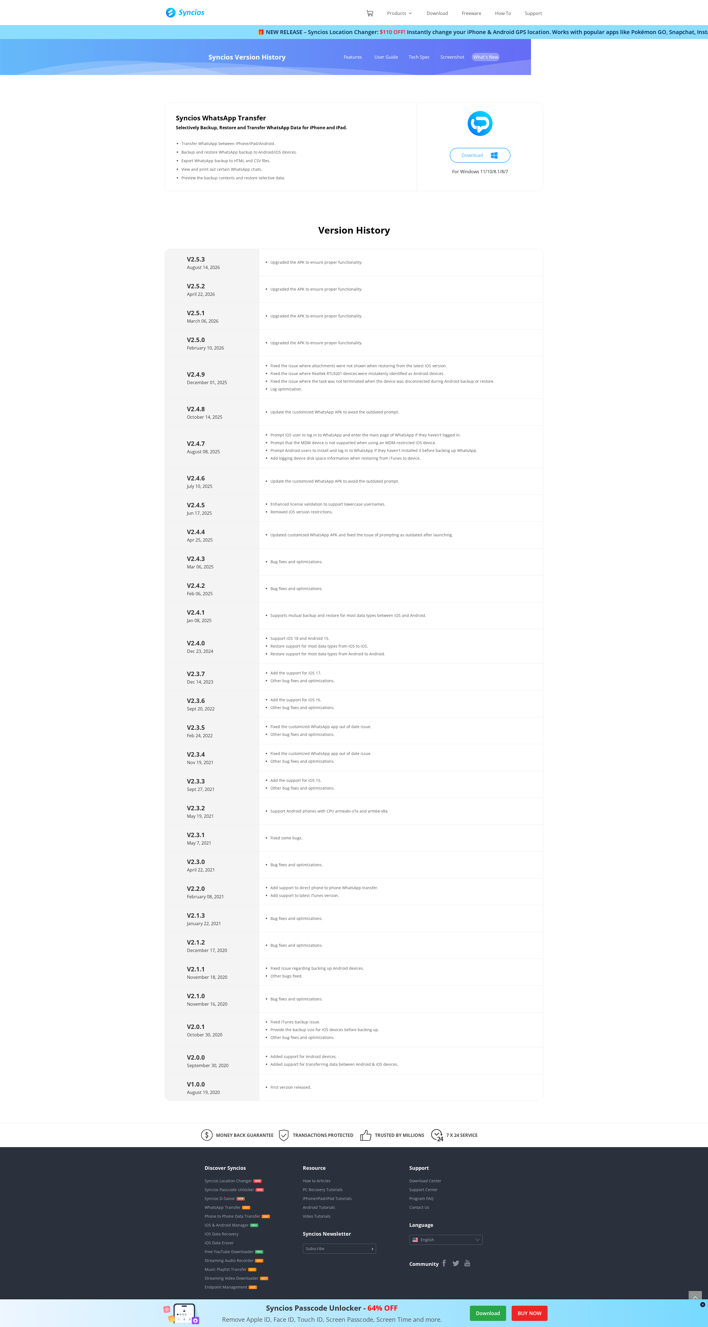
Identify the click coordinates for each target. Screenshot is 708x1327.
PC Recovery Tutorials (323, 1189)
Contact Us (419, 1207)
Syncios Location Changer (228, 1180)
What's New (485, 57)
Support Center (423, 1189)
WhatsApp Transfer (223, 1207)
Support (533, 13)
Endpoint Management (226, 1287)
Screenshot (452, 57)
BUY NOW (530, 1313)
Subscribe (315, 1248)
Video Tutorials (316, 1216)
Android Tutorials (319, 1207)
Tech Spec (419, 57)
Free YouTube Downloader (229, 1251)
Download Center (425, 1180)
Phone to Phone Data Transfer (232, 1216)
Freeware (471, 13)
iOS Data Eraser (219, 1242)
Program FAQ (421, 1198)
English (427, 1239)
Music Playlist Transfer (226, 1269)
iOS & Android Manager (227, 1225)
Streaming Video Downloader (232, 1278)
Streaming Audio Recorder (229, 1260)
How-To (503, 13)
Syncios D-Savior (220, 1198)
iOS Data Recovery (221, 1234)
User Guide (386, 57)
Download (437, 13)
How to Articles (316, 1180)
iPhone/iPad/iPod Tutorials (327, 1198)
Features (353, 57)
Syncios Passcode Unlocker (229, 1189)
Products (397, 13)
